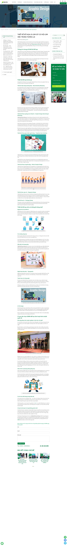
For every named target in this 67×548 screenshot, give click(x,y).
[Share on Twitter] (42, 446)
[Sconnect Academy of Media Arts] (4, 2)
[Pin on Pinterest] (46, 446)
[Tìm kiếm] (60, 1)
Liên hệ (51, 2)
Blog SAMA (26, 39)
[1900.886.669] (2, 543)
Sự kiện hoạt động (56, 46)
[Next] (48, 458)
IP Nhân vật (55, 48)
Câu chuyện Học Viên (57, 44)
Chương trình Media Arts (57, 54)
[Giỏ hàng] (62, 1)
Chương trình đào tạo (27, 2)
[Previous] (19, 458)
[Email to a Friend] (44, 446)
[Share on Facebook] (40, 446)
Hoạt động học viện (38, 2)
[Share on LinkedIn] (48, 446)
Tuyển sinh (20, 2)
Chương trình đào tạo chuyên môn (58, 58)
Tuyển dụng (46, 2)
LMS (54, 2)
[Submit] (64, 35)
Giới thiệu (14, 2)
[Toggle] (2, 36)
